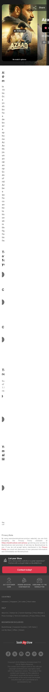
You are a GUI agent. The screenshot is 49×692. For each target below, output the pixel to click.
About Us (5, 613)
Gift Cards (32, 627)
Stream (21, 630)
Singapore (13, 602)
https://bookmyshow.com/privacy (14, 543)
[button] (19, 31)
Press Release (38, 613)
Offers (15, 630)
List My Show (6, 630)
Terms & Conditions (21, 616)
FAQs (43, 616)
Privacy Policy (35, 616)
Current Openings (25, 613)
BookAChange (6, 627)
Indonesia (5, 602)
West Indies (31, 602)
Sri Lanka (22, 602)
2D (44, 42)
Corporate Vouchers (20, 627)
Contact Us (14, 613)
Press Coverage (7, 616)
